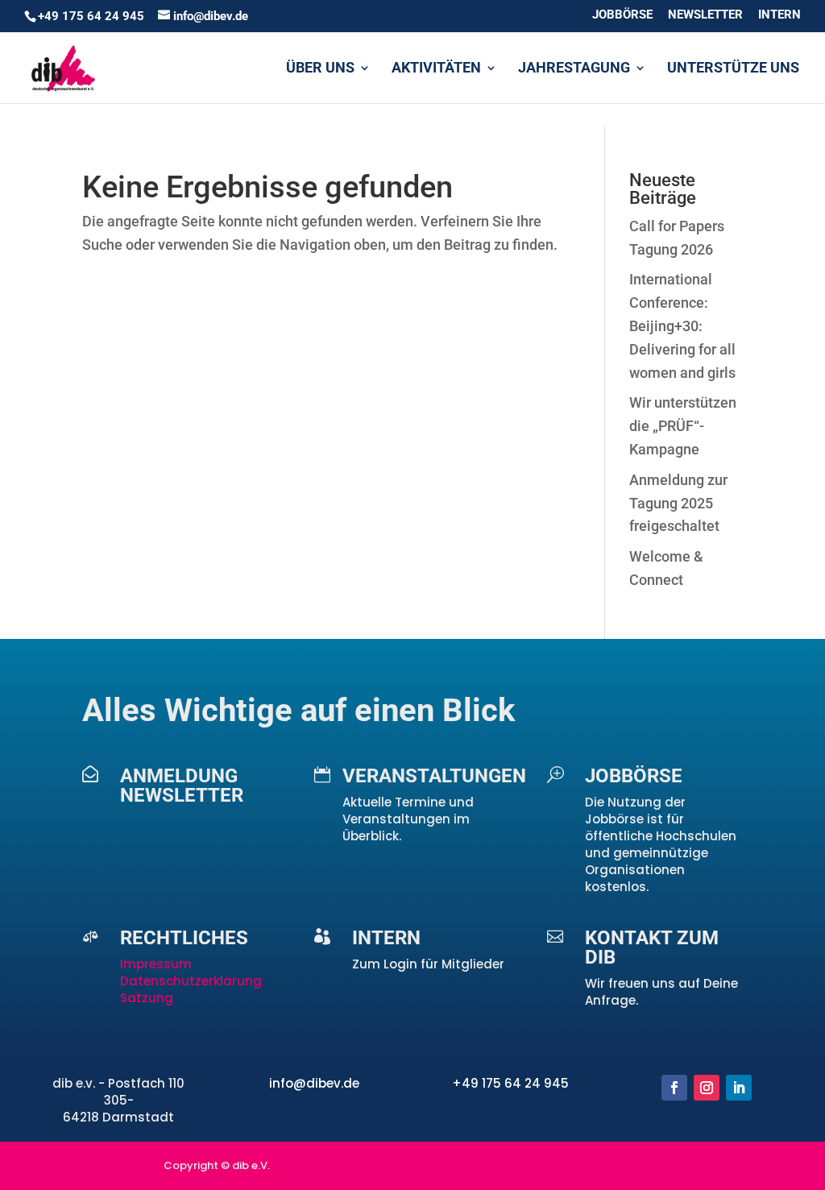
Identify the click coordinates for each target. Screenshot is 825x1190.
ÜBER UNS (320, 69)
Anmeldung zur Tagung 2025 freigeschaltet (678, 503)
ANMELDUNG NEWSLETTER (181, 785)
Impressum (157, 964)
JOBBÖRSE (622, 15)
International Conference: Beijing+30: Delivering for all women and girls (682, 325)
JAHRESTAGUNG (574, 69)
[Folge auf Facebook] (674, 1088)
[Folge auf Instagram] (706, 1088)
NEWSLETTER (705, 15)
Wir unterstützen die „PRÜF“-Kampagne (682, 426)
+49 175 (478, 1083)
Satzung (146, 997)
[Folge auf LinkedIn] (739, 1088)
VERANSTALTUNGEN (434, 776)
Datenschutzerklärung (191, 980)
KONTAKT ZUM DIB (652, 947)
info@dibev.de (314, 1083)
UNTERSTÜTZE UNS (733, 69)
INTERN (779, 15)
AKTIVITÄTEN (436, 69)
